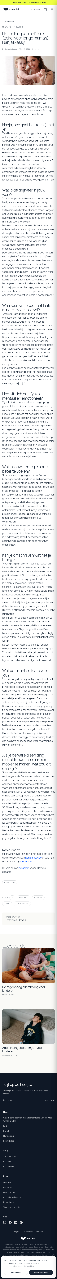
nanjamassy (26, 861)
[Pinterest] (21, 1222)
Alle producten (9, 1156)
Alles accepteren (41, 1272)
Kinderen (18, 27)
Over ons (7, 1182)
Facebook (23, 897)
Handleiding (8, 1136)
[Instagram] (4, 1222)
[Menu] (52, 9)
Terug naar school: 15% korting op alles (28, 2)
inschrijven (49, 1100)
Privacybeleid (8, 1202)
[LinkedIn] (15, 1222)
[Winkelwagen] (45, 9)
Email (7, 903)
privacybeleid (31, 1263)
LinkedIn (38, 897)
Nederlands (28, 1231)
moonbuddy (8, 1166)
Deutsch (39, 1231)
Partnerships (9, 1192)
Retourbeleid (8, 1141)
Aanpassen (16, 1272)
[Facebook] (10, 1222)
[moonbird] (11, 9)
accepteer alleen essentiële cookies (19, 1266)
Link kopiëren (22, 903)
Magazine (6, 27)
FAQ (5, 1126)
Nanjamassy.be (33, 857)
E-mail (6, 1131)
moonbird (7, 1161)
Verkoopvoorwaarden (12, 1207)
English (17, 1231)
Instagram (24, 868)
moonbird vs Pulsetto (12, 1197)
